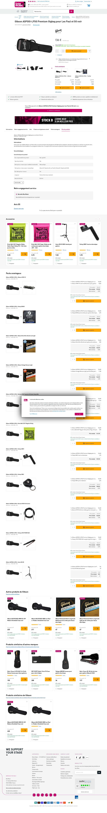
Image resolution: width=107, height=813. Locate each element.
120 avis (64, 250)
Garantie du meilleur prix (74, 6)
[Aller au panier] (88, 4)
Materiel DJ (34, 763)
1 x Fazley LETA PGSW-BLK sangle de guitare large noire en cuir (84, 539)
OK (80, 414)
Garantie (63, 763)
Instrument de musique (37, 771)
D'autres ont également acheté (41, 129)
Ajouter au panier (90, 301)
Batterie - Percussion (37, 777)
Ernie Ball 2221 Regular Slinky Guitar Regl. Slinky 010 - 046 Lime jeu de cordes (17, 246)
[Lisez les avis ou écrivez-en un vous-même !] (18, 25)
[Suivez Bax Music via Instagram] (83, 757)
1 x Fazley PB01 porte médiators (78, 480)
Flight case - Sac (36, 787)
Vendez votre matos (65, 765)
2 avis (63, 624)
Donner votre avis (19, 208)
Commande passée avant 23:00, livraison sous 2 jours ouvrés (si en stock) (45, 6)
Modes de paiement (65, 757)
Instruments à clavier (37, 779)
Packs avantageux (55, 129)
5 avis (39, 624)
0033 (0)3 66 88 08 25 (12, 791)
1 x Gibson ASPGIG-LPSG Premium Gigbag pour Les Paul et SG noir (84, 281)
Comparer (11, 263)
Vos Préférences (33, 413)
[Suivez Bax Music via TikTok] (80, 757)
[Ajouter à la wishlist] (89, 51)
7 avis (15, 675)
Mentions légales (64, 773)
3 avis (63, 675)
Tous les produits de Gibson (12, 594)
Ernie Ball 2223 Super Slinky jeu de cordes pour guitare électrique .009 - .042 (41, 246)
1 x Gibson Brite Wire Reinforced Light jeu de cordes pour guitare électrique (84, 342)
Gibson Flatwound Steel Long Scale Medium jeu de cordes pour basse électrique (65, 620)
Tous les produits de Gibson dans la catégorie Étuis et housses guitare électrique (25, 697)
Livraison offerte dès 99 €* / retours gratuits (39, 4)
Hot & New (34, 759)
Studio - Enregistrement (37, 765)
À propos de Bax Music (51, 757)
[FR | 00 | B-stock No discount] (53, 120)
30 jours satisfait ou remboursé (75, 4)
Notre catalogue (50, 759)
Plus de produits (66, 129)
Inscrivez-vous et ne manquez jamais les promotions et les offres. (87, 767)
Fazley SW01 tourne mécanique (88, 244)
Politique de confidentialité (67, 775)
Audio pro (34, 761)
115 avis (40, 250)
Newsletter (48, 763)
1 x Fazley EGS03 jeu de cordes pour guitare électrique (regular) (84, 312)
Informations (9, 129)
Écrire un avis (36, 24)
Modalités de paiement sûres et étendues (83, 99)
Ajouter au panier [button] (77, 51)
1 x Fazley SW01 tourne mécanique (79, 455)
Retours (62, 761)
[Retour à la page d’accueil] (17, 11)
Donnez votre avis (85, 792)
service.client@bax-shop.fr (16, 793)
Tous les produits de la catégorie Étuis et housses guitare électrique (22, 646)
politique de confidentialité (59, 411)
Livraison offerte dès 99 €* (16, 96)
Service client (65, 754)
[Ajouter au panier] (24, 254)
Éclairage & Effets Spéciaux (38, 781)
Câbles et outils (35, 783)
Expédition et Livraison (66, 759)
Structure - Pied (35, 785)
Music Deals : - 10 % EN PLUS (39, 757)
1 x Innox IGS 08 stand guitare (78, 568)
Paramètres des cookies (66, 778)
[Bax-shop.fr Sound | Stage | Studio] (20, 4)
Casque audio (35, 769)
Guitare (33, 773)
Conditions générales (65, 771)
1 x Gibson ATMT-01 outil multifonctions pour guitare (83, 283)
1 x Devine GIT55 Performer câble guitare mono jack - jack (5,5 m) (84, 510)
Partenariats (49, 765)
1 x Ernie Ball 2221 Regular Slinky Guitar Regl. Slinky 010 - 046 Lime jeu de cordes (84, 429)
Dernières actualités (51, 761)
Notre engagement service (21, 129)
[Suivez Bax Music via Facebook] (76, 757)
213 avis (16, 250)
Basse (33, 775)
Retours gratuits (14, 99)
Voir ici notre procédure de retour (13, 788)
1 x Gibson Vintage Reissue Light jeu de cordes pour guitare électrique (84, 371)
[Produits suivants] (100, 219)
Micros (33, 767)
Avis (31, 129)
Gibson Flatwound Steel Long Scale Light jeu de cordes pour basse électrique (89, 620)
